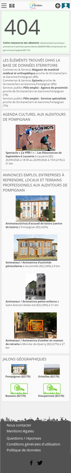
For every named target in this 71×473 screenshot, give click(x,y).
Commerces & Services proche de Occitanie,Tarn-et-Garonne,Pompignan (35, 73)
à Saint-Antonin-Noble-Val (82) (32, 303)
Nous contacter (19, 425)
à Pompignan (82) (34, 225)
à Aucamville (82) (28, 264)
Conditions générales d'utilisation (33, 444)
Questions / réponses (24, 438)
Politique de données (24, 450)
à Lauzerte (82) (34, 154)
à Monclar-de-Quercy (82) (34, 342)
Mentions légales (20, 431)
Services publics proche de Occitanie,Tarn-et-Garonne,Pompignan (35, 89)
